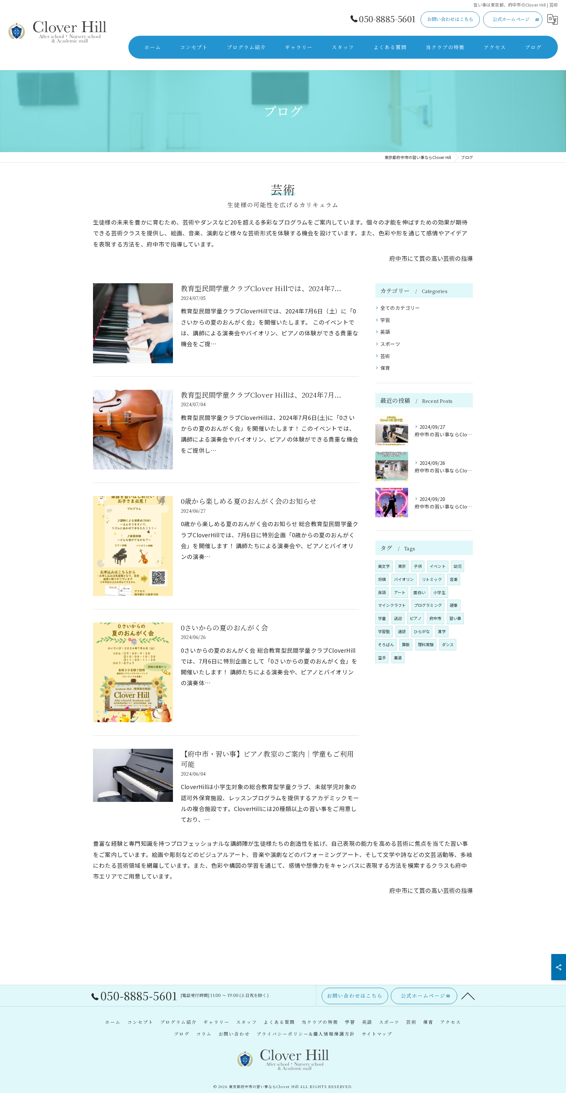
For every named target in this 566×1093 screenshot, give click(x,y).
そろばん (386, 644)
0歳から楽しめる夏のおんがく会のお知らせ (248, 501)
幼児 (458, 566)
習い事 (455, 618)
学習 (385, 319)
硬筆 (454, 605)
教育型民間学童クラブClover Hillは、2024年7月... (261, 395)
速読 (402, 631)
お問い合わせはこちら (450, 19)
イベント (438, 566)
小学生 (439, 592)
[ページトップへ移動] (468, 995)
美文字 (384, 566)
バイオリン (404, 579)
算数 (406, 644)
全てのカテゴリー (400, 307)
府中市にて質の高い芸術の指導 (431, 258)
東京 (402, 566)
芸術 (385, 355)
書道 (398, 657)
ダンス (448, 644)
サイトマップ (377, 1033)
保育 (385, 367)
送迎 (398, 618)
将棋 (382, 579)
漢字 (441, 631)
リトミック (432, 579)
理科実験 (426, 644)
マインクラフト (392, 605)
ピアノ (416, 618)
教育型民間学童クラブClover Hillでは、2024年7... (261, 288)
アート (400, 592)
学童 (382, 618)
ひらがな (422, 631)
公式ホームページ (511, 19)
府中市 (435, 618)
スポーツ (390, 343)
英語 (385, 331)
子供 (418, 566)
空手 (382, 657)
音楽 (454, 579)
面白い (419, 592)
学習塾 (384, 631)
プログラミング (428, 605)
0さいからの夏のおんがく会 (224, 627)
